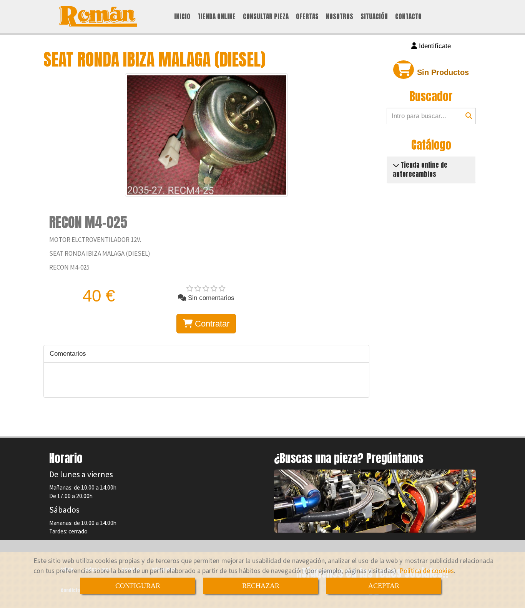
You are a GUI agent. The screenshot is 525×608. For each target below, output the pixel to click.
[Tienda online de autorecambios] (396, 165)
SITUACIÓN (374, 17)
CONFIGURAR (137, 586)
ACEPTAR (383, 586)
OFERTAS (307, 17)
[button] (431, 46)
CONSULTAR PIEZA (266, 17)
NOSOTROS (339, 17)
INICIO (182, 17)
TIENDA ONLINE (217, 17)
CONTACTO (408, 17)
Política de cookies (426, 570)
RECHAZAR (260, 586)
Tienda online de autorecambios (420, 169)
